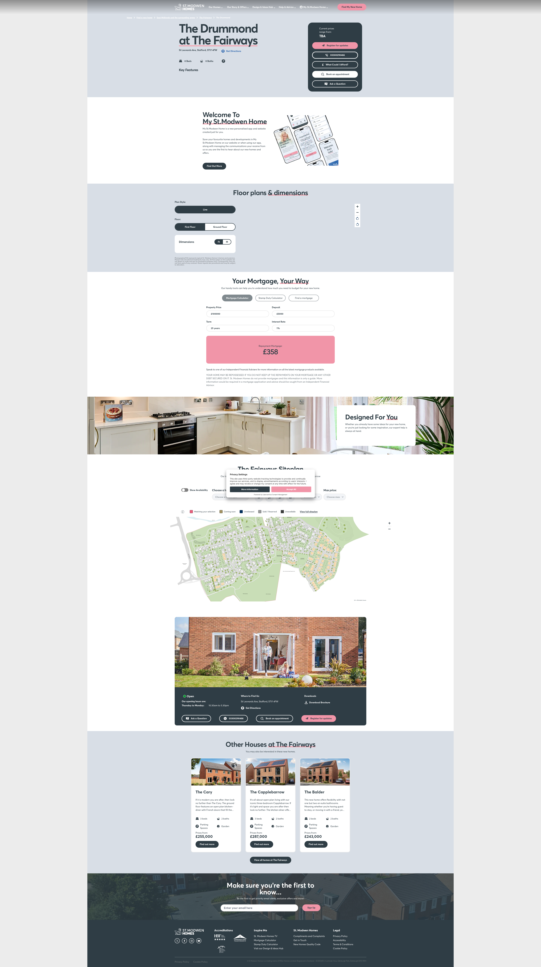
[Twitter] (177, 940)
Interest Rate (278, 321)
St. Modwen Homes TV (265, 936)
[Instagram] (191, 940)
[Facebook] (184, 940)
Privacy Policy (340, 936)
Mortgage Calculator (265, 940)
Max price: (329, 490)
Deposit (276, 307)
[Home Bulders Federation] (221, 937)
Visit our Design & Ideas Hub (268, 948)
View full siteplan (309, 511)
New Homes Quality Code (307, 944)
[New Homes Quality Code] (221, 949)
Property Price (213, 307)
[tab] (237, 298)
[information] (193, 761)
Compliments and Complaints (309, 936)
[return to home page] (189, 7)
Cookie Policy (340, 948)
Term (208, 321)
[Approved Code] (240, 937)
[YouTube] (198, 940)
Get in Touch (299, 940)
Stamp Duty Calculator (266, 944)
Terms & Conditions (343, 944)
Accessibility (339, 940)
